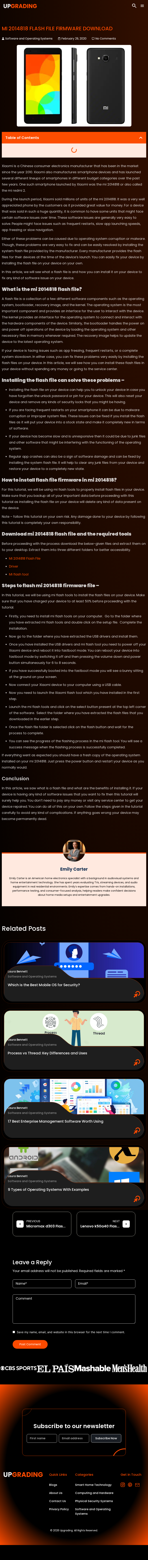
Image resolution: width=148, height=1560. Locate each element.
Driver (13, 566)
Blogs (53, 1485)
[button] (141, 137)
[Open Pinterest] (130, 1485)
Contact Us (57, 1501)
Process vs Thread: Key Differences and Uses (47, 1053)
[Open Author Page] (74, 850)
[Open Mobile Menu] (142, 6)
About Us (55, 1493)
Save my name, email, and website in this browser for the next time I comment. (71, 1332)
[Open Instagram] (123, 1485)
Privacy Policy (59, 1509)
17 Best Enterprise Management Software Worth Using (55, 1121)
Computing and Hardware (94, 1493)
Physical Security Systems (94, 1501)
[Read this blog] (74, 960)
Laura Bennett (18, 971)
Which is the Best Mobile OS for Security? (44, 984)
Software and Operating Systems (29, 38)
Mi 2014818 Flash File (24, 558)
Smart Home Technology (93, 1485)
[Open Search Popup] (134, 6)
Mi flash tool (19, 574)
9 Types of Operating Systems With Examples (48, 1189)
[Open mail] (137, 1485)
